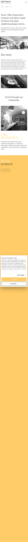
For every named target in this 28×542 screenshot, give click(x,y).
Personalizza (13, 283)
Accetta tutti (14, 279)
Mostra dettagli (20, 275)
